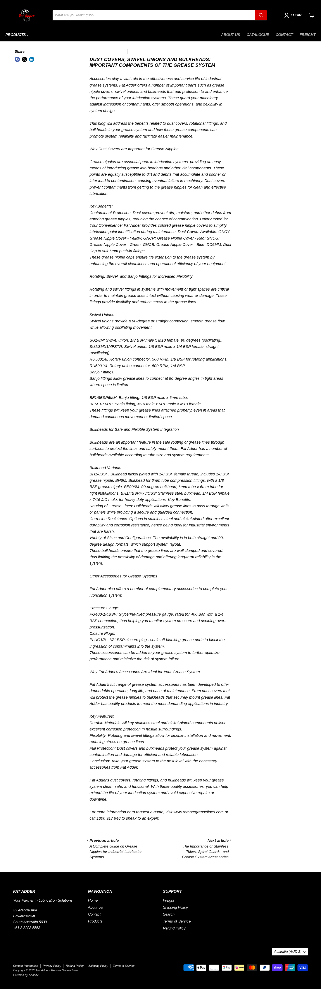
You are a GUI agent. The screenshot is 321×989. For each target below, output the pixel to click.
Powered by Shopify (25, 975)
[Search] (261, 15)
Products (16, 35)
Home (93, 900)
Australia (287, 951)
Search (168, 914)
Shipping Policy (175, 907)
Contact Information (25, 965)
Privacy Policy (52, 965)
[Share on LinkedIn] (31, 59)
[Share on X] (24, 59)
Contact (284, 35)
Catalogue (258, 35)
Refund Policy (174, 928)
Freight (308, 35)
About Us (230, 35)
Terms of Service (177, 921)
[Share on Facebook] (17, 59)
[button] (294, 15)
